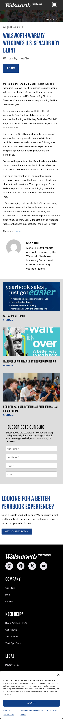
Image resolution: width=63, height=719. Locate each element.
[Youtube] (43, 566)
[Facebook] (20, 566)
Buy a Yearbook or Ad (16, 623)
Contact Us (11, 629)
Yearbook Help (12, 636)
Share (11, 68)
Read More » (8, 320)
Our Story (10, 588)
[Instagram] (9, 566)
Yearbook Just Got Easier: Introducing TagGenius (29, 361)
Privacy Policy (12, 665)
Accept (31, 703)
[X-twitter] (32, 566)
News (18, 231)
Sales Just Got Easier (14, 315)
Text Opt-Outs (13, 643)
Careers (9, 601)
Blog (7, 594)
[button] (58, 674)
